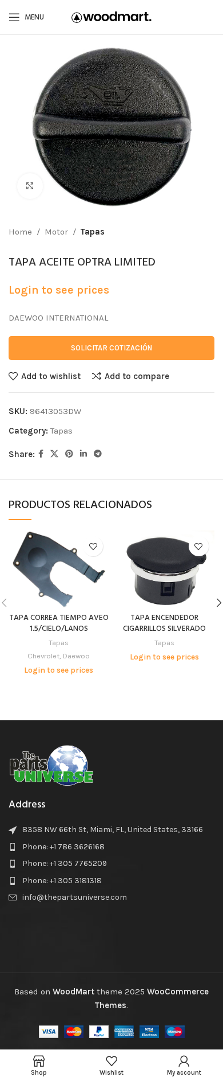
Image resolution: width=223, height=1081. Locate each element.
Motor (56, 232)
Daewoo (76, 655)
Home (20, 232)
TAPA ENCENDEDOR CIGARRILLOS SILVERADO (164, 623)
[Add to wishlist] (93, 546)
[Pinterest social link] (69, 454)
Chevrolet (43, 655)
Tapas (93, 232)
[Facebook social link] (41, 454)
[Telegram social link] (97, 454)
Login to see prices (59, 289)
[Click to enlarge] (30, 186)
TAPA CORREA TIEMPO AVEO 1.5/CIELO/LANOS (59, 623)
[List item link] (111, 847)
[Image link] (51, 764)
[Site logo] (111, 16)
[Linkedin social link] (83, 454)
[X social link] (54, 454)
